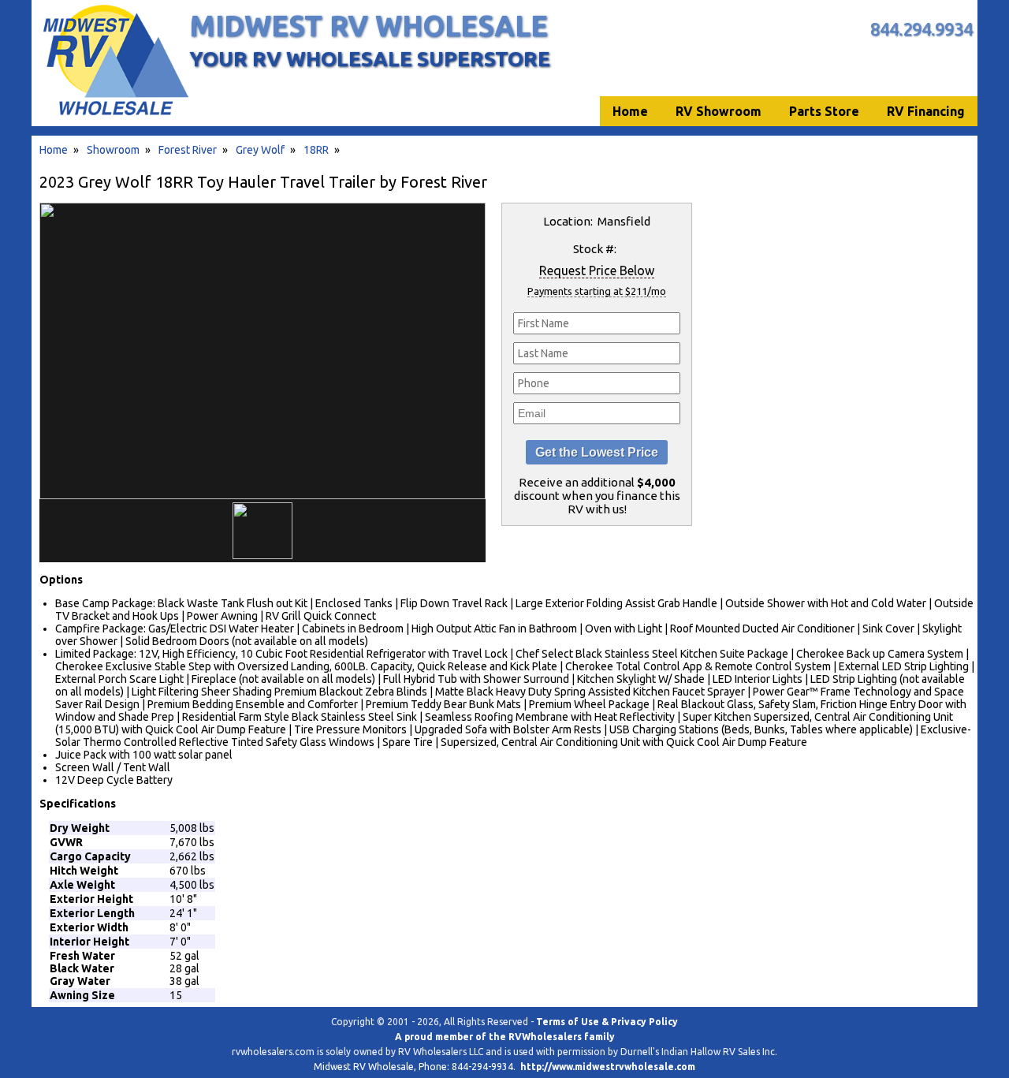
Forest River (187, 150)
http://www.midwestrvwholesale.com (607, 1066)
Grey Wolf (260, 150)
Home (53, 150)
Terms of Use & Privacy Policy (607, 1021)
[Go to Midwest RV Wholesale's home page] (114, 115)
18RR (316, 150)
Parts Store (824, 111)
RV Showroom (718, 111)
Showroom (113, 150)
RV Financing (926, 111)
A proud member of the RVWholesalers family (505, 1036)
